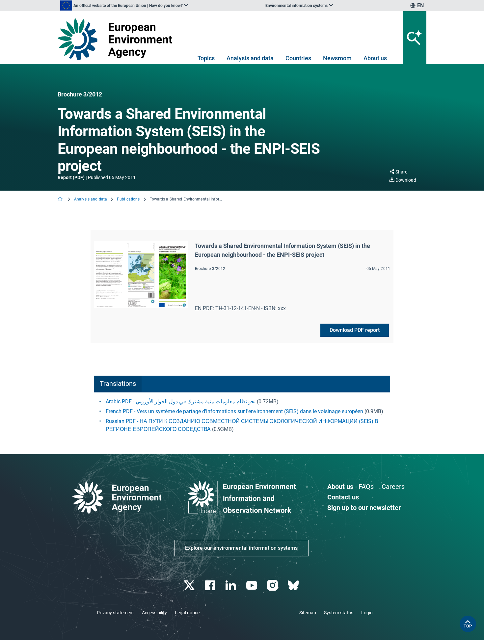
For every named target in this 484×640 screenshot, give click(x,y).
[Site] (117, 39)
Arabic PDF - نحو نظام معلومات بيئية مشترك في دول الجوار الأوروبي (180, 401)
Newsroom (337, 58)
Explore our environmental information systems (241, 548)
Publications (128, 199)
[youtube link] (252, 585)
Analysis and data (250, 58)
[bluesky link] (293, 585)
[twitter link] (189, 585)
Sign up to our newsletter (364, 508)
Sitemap (307, 612)
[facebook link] (210, 585)
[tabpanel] (242, 415)
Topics (206, 58)
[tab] (118, 384)
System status (338, 612)
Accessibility (154, 612)
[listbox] (124, 5)
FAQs (366, 487)
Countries (298, 58)
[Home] (61, 199)
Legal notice (187, 612)
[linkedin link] (231, 585)
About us (375, 58)
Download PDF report (355, 330)
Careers (393, 487)
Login (367, 612)
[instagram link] (273, 585)
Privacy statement (115, 612)
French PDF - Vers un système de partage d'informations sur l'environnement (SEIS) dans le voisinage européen (234, 411)
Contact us (343, 497)
